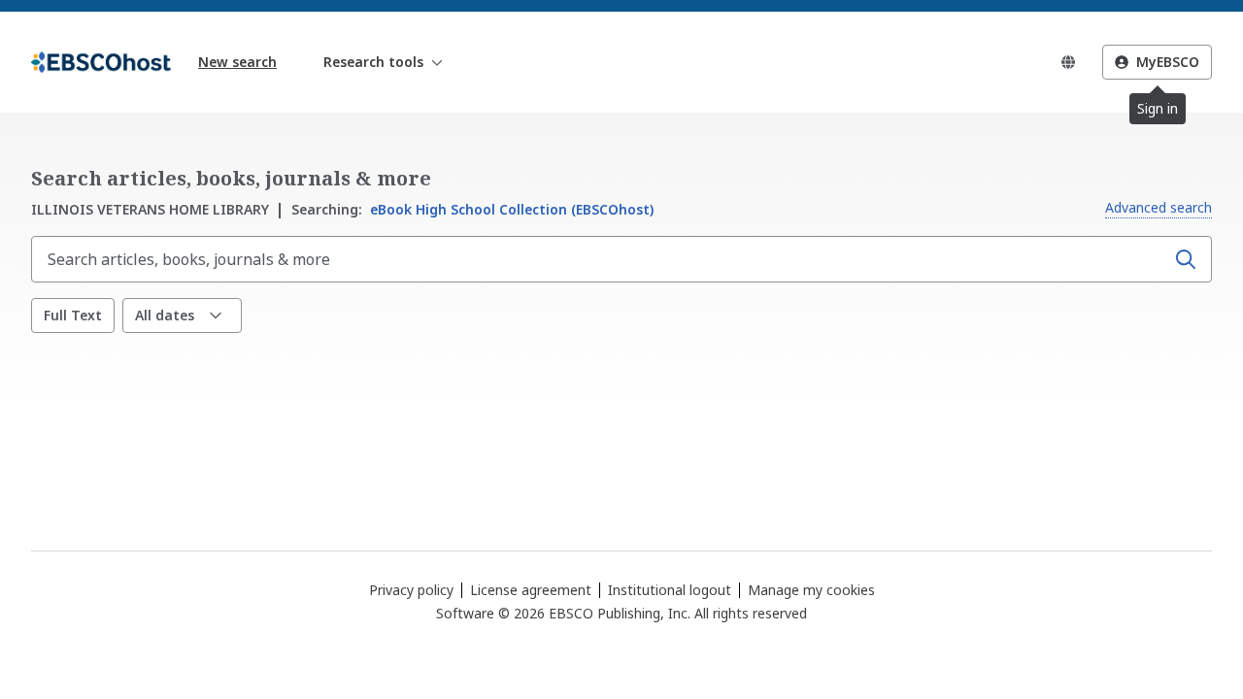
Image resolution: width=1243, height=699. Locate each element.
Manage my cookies (811, 590)
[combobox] (600, 259)
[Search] (1185, 259)
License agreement (530, 590)
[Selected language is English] (1068, 62)
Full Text (73, 315)
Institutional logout (669, 590)
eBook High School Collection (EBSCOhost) (472, 209)
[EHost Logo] (101, 62)
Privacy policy (411, 590)
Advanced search (1158, 207)
